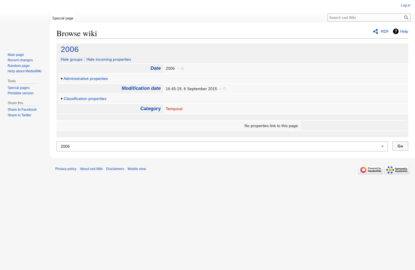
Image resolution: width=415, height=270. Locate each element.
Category (150, 108)
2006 (70, 49)
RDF (385, 31)
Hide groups (71, 59)
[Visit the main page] (24, 22)
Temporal (174, 108)
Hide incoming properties (108, 59)
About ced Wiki (91, 169)
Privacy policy (66, 169)
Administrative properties (86, 78)
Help (404, 31)
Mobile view (137, 169)
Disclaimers (115, 169)
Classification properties (85, 98)
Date (155, 68)
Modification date (141, 88)
